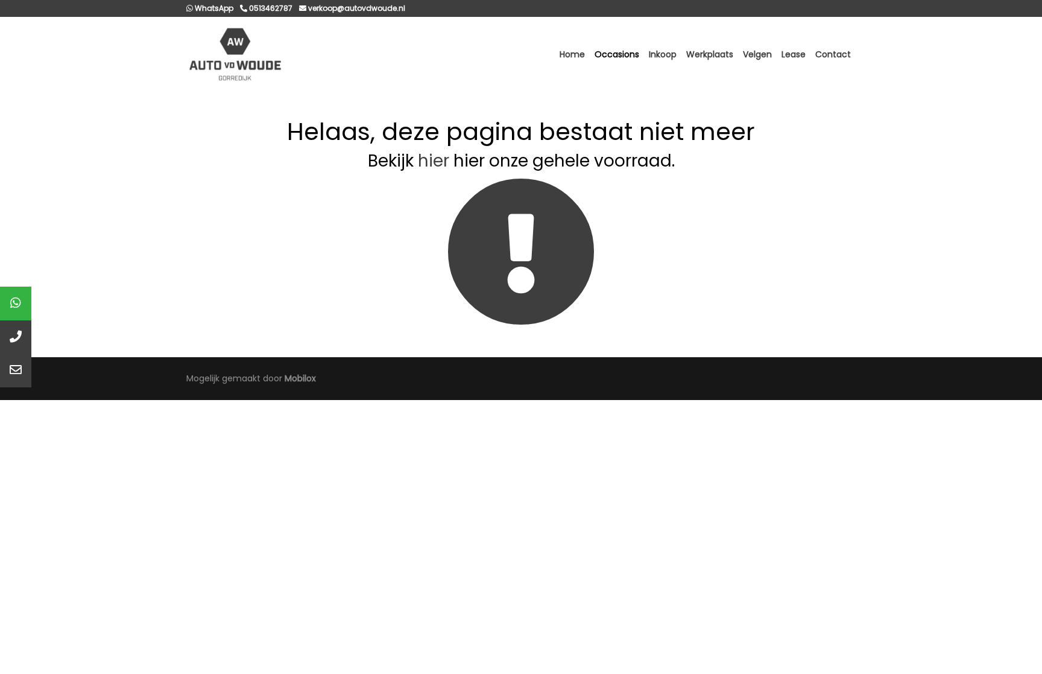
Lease (794, 54)
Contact (833, 54)
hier (433, 161)
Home (572, 54)
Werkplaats (709, 54)
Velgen (757, 54)
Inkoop (663, 54)
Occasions (617, 54)
